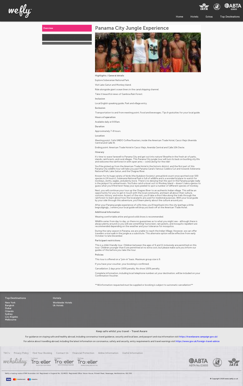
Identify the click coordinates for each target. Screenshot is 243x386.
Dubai (8, 308)
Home (179, 16)
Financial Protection (83, 353)
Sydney (9, 314)
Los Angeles (11, 316)
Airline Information (108, 353)
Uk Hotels (58, 305)
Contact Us (62, 353)
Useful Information (132, 353)
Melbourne (10, 319)
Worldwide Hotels (62, 302)
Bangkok (9, 305)
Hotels (194, 16)
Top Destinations (230, 16)
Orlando (9, 311)
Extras (209, 16)
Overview (48, 28)
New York (10, 302)
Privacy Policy (21, 353)
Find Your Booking (42, 353)
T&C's (6, 353)
